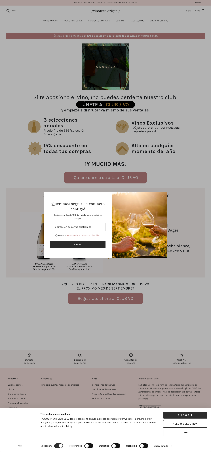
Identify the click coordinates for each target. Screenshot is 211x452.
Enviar (77, 244)
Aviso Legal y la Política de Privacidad (83, 235)
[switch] (88, 445)
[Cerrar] (163, 196)
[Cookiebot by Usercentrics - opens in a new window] (20, 446)
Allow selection (185, 424)
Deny (185, 432)
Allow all (185, 415)
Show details (161, 446)
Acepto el (79, 235)
